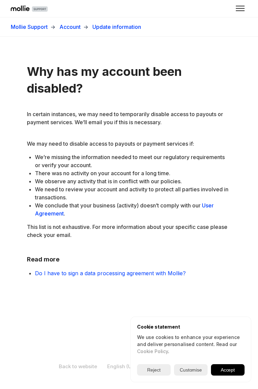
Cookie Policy (152, 351)
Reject (153, 370)
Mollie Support (29, 26)
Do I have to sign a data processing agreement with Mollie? (110, 273)
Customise (191, 370)
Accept (228, 370)
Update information (116, 26)
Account (70, 26)
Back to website (78, 366)
